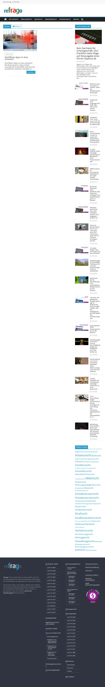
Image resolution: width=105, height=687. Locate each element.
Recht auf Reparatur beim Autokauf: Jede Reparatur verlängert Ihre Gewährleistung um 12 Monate (95, 193)
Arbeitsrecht (83, 455)
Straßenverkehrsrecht (88, 517)
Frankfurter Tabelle (51, 628)
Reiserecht (88, 488)
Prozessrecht (79, 488)
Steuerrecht (80, 506)
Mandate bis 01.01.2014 (72, 598)
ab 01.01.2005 (71, 652)
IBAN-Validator (69, 677)
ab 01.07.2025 (71, 620)
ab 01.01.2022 (51, 580)
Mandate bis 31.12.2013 (72, 602)
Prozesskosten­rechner (71, 568)
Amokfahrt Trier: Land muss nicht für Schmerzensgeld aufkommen (95, 121)
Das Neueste (13, 19)
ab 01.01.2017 (51, 599)
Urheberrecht (95, 521)
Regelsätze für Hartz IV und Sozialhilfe (52, 623)
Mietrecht (38, 19)
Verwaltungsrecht (84, 541)
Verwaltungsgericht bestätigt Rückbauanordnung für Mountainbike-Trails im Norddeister (95, 266)
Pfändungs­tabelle (70, 614)
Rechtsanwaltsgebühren (72, 564)
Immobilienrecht (83, 471)
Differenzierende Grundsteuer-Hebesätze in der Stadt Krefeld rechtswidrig (95, 174)
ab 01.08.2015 (51, 606)
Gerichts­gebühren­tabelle (72, 590)
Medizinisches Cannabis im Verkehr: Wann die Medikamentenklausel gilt (95, 88)
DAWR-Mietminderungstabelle (92, 584)
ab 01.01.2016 (51, 603)
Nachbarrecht (80, 482)
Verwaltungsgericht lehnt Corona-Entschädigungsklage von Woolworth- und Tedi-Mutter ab (95, 346)
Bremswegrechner (52, 636)
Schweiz (69, 671)
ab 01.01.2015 (51, 609)
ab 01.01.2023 (51, 577)
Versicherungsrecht (84, 534)
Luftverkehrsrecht (80, 479)
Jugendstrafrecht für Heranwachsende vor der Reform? (95, 329)
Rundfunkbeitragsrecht (81, 490)
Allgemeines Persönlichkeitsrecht (86, 452)
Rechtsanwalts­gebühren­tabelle (72, 572)
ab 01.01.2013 (51, 612)
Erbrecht (79, 461)
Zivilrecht (80, 549)
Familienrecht (26, 19)
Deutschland (70, 665)
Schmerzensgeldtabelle (53, 670)
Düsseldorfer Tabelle (52, 564)
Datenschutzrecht (81, 459)
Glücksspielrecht (91, 468)
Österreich (70, 668)
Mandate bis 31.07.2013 (72, 584)
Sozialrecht (91, 501)
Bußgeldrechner (52, 641)
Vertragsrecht (82, 537)
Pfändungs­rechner (71, 609)
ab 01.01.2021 (51, 583)
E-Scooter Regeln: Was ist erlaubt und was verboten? (95, 250)
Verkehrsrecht (51, 19)
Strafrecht (81, 513)
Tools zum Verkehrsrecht (53, 633)
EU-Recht (86, 462)
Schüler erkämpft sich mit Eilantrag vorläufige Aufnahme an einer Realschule (94, 384)
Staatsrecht (97, 504)
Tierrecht (77, 521)
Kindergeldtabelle (51, 618)
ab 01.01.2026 (51, 567)
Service (76, 19)
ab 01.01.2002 (71, 655)
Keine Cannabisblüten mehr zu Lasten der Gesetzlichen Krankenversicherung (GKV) (95, 137)
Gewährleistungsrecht (81, 468)
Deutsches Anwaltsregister (90, 579)
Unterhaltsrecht (85, 521)
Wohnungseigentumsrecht (84, 547)
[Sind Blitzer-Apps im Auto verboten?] (20, 31)
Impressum (88, 571)
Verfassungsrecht (79, 527)
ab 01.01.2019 (51, 593)
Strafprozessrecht (83, 509)
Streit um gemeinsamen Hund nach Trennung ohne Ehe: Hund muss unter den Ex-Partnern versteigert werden (95, 233)
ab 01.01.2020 (51, 587)
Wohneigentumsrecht (82, 544)
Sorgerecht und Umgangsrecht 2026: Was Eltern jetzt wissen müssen (95, 105)
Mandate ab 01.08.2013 (72, 580)
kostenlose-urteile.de (91, 575)
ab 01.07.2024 (71, 623)
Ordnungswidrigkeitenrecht (87, 485)
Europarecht (94, 462)
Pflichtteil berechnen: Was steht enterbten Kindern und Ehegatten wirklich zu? (94, 213)
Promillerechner (52, 658)
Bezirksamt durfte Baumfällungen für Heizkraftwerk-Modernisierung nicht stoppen (95, 284)
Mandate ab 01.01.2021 (72, 576)
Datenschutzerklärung (92, 567)
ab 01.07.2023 (71, 627)
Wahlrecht (98, 541)
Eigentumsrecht (93, 459)
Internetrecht (65, 19)
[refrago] (5, 19)
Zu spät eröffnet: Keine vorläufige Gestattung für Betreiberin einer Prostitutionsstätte (95, 155)
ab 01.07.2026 (71, 617)
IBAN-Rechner (69, 661)
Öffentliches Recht (91, 550)
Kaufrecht (90, 474)
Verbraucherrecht (84, 524)
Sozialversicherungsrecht (83, 504)
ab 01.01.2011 (71, 649)
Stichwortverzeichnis (91, 564)
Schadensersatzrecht (87, 497)
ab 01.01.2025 (51, 571)
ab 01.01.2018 (51, 596)
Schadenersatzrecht (87, 493)
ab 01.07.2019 (51, 590)
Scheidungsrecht (81, 501)
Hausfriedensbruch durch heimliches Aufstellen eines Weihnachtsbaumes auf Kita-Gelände (95, 365)
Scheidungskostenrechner (53, 665)
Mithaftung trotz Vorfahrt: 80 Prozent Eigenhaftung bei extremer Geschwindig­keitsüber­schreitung (95, 430)
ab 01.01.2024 (51, 574)
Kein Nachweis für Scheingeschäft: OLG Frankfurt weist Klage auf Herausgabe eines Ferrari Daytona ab (88, 53)
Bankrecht (96, 455)
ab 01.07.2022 (71, 630)
